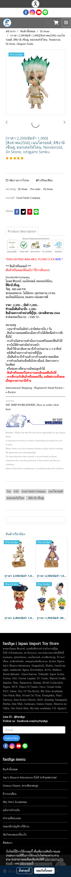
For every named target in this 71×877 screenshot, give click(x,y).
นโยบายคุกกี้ (26, 863)
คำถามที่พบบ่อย (12, 818)
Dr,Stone (48, 189)
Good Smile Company (28, 197)
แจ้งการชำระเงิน (11, 810)
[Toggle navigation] (66, 23)
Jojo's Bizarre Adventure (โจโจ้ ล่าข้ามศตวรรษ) (30, 777)
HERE (58, 259)
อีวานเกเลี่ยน (10, 794)
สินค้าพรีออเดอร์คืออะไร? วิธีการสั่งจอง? (27, 270)
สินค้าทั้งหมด (10, 769)
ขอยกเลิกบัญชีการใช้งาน (16, 826)
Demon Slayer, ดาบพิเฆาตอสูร (20, 786)
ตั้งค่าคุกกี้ (24, 870)
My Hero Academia (15, 802)
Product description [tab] (22, 231)
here (8, 409)
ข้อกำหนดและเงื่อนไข (15, 834)
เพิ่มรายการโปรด (18, 180)
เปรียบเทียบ (46, 180)
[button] (47, 23)
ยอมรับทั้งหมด (44, 870)
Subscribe (11, 738)
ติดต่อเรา (7, 843)
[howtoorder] (35, 420)
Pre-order (35, 189)
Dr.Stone (23, 189)
